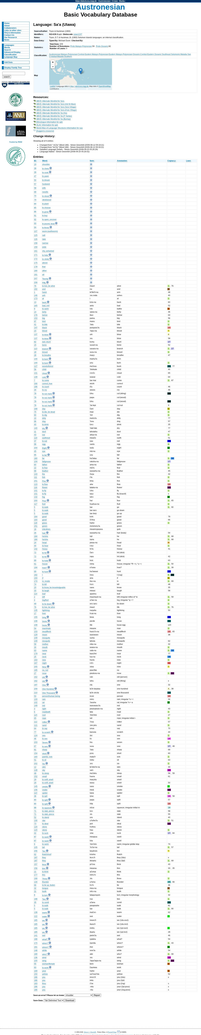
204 (35, 448)
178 (35, 267)
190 (35, 271)
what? (44, 939)
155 (35, 617)
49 (35, 604)
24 (35, 543)
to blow (45, 335)
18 (35, 352)
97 (35, 321)
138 (35, 912)
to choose (46, 208)
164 (35, 517)
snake (44, 790)
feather (45, 471)
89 (35, 560)
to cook (45, 172)
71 (35, 811)
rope (44, 718)
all (43, 275)
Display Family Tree (13, 68)
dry (43, 428)
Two (44, 899)
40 (35, 424)
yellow (45, 974)
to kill (44, 584)
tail (43, 847)
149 (35, 705)
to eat (44, 441)
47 (35, 176)
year (44, 971)
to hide (45, 255)
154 (35, 753)
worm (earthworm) (50, 231)
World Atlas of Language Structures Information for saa (59, 128)
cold (44, 377)
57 (35, 184)
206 (35, 851)
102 (35, 702)
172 (35, 259)
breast (45, 352)
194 (35, 567)
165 (35, 306)
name (44, 650)
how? (44, 568)
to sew (45, 746)
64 (35, 728)
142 (35, 549)
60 (35, 465)
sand (44, 725)
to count (45, 387)
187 (35, 857)
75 (35, 412)
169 (35, 971)
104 (35, 461)
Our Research (10, 37)
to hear (45, 546)
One (44, 685)
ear (43, 435)
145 (35, 786)
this (43, 875)
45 (35, 451)
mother (45, 644)
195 (35, 670)
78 (35, 393)
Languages (9, 45)
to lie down (47, 604)
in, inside (46, 581)
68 (35, 192)
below (44, 315)
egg (44, 444)
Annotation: (122, 161)
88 (35, 808)
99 (35, 471)
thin (43, 868)
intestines (46, 529)
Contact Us (9, 35)
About (7, 26)
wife (44, 188)
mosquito (46, 638)
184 (35, 536)
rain (44, 699)
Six (43, 764)
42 (35, 833)
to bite (44, 324)
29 (35, 779)
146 (35, 295)
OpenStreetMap (105, 86)
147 (35, 328)
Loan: (188, 161)
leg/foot (45, 600)
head (44, 543)
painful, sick (47, 757)
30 (35, 647)
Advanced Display (12, 52)
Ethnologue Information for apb (49, 122)
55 (35, 964)
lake (44, 239)
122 (35, 916)
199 (35, 878)
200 (35, 500)
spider (45, 793)
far (43, 458)
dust (44, 432)
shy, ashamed (48, 251)
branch (45, 349)
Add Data (8, 62)
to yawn (45, 176)
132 (35, 497)
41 (35, 324)
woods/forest (47, 366)
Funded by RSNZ (15, 142)
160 (35, 757)
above (45, 263)
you (43, 977)
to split (45, 800)
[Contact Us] (118, 1032)
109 (35, 638)
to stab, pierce (48, 811)
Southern (68, 56)
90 (35, 415)
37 (35, 441)
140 (35, 428)
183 (35, 983)
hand (44, 292)
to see (44, 739)
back (44, 302)
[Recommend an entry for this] (91, 165)
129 (35, 635)
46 (35, 739)
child (44, 369)
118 (35, 523)
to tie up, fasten (48, 885)
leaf (43, 594)
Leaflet (52, 86)
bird (44, 321)
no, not (45, 670)
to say (44, 728)
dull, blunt (46, 342)
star (43, 820)
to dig (44, 415)
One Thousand (48, 693)
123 (35, 484)
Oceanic (136, 54)
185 (35, 920)
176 (35, 315)
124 (35, 735)
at (43, 298)
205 (35, 667)
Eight (44, 448)
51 (35, 760)
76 (35, 286)
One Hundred (48, 689)
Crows (115, 1)
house (45, 564)
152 (35, 776)
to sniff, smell (47, 779)
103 (35, 631)
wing (44, 961)
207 (35, 278)
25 (35, 657)
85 (35, 208)
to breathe (46, 355)
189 (35, 954)
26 (35, 533)
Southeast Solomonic (171, 54)
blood (44, 331)
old (43, 677)
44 (35, 546)
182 (35, 575)
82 (35, 342)
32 (35, 888)
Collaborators (10, 28)
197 (35, 685)
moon (44, 635)
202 (35, 763)
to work (45, 968)
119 (35, 438)
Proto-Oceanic (102, 46)
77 (35, 732)
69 (35, 571)
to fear (45, 468)
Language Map (10, 57)
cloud (44, 373)
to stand (45, 817)
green (44, 526)
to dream (46, 180)
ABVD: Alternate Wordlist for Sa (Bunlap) (53, 119)
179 (35, 654)
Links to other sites (12, 30)
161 (35, 251)
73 (35, 824)
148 (35, 950)
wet (43, 935)
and (44, 289)
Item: (92, 161)
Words (7, 47)
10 (35, 418)
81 (35, 750)
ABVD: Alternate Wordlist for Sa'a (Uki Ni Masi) (56, 104)
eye (43, 451)
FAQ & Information (12, 33)
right (44, 709)
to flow (45, 484)
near (44, 654)
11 (35, 432)
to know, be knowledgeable (53, 587)
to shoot (45, 196)
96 (35, 421)
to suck (45, 833)
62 (35, 854)
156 (35, 868)
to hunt (45, 572)
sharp (44, 750)
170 (35, 943)
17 (35, 613)
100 (35, 961)
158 (35, 243)
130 (35, 820)
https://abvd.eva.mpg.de (86, 1)
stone (44, 827)
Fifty (44, 283)
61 (35, 564)
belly (44, 312)
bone (44, 345)
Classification (10, 55)
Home (7, 23)
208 (35, 282)
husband (46, 184)
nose (44, 673)
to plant (45, 204)
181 (35, 947)
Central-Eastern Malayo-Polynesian (93, 54)
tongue (45, 888)
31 (35, 891)
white (44, 950)
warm (44, 913)
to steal (45, 824)
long (44, 617)
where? (45, 947)
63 (35, 650)
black (44, 328)
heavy (44, 549)
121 (35, 725)
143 (35, 474)
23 (35, 331)
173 (35, 298)
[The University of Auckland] (15, 86)
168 (35, 409)
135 (35, 610)
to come (45, 380)
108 (35, 621)
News (6, 40)
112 (35, 722)
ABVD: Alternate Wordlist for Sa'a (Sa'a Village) (56, 107)
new (44, 660)
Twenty (45, 279)
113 (35, 349)
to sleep (45, 773)
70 (35, 196)
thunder (45, 882)
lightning (46, 610)
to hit (44, 553)
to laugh (45, 591)
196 (35, 387)
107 (35, 231)
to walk (45, 507)
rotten (44, 722)
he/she (45, 536)
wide (44, 247)
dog (44, 421)
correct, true (47, 383)
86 (35, 212)
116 (35, 487)
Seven (45, 742)
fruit (43, 504)
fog (43, 497)
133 (35, 699)
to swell (45, 837)
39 (35, 172)
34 (35, 390)
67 (35, 746)
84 (35, 204)
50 (35, 180)
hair (44, 533)
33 (35, 591)
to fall (44, 455)
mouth (45, 647)
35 (35, 902)
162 (35, 677)
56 (35, 369)
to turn (45, 895)
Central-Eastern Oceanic (150, 54)
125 (35, 235)
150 (35, 974)
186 (35, 977)
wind (44, 957)
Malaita (60, 56)
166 (35, 383)
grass (44, 523)
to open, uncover (49, 219)
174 (35, 581)
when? (45, 943)
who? (44, 954)
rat (43, 702)
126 (35, 239)
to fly (44, 491)
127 (35, 366)
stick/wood (46, 200)
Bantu (122, 1)
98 (35, 444)
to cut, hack (47, 394)
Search (7, 50)
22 (35, 468)
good (44, 517)
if (42, 578)
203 (35, 742)
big (43, 318)
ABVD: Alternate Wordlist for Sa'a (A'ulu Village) (56, 110)
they (44, 857)
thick (44, 865)
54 (35, 628)
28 (35, 355)
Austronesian (104, 1)
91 (35, 215)
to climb (45, 259)
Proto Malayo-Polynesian (81, 46)
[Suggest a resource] (45, 131)
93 (35, 223)
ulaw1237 (78, 34)
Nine (44, 667)
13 (35, 302)
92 (35, 219)
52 (35, 817)
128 (35, 770)
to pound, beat (48, 224)
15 (35, 345)
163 (35, 660)
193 (35, 578)
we (43, 920)
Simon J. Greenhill (90, 1032)
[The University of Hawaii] (15, 101)
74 (35, 584)
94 (35, 227)
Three (44, 879)
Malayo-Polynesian (69, 54)
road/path (46, 712)
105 (35, 847)
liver (44, 613)
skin (44, 767)
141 (35, 935)
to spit (44, 796)
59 (35, 644)
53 (35, 696)
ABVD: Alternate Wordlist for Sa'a (50, 101)
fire (43, 474)
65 (35, 718)
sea (43, 735)
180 (35, 458)
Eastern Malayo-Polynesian (120, 54)
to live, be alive (48, 286)
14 (35, 312)
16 (35, 529)
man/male (46, 628)
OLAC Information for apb (47, 125)
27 (35, 673)
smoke (45, 787)
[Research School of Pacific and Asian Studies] (15, 117)
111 (35, 477)
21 (35, 872)
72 (35, 552)
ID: (35, 161)
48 (35, 773)
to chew (45, 169)
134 (35, 882)
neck (44, 657)
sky (43, 770)
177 (35, 875)
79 (35, 200)
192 (35, 289)
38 (35, 168)
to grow (45, 212)
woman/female (48, 964)
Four (44, 501)
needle (45, 192)
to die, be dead (48, 412)
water (44, 916)
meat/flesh (46, 631)
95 (35, 455)
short (44, 754)
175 (35, 263)
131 (35, 373)
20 (35, 587)
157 (35, 864)
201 (35, 481)
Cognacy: (171, 161)
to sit (44, 760)
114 (35, 594)
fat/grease (46, 461)
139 (35, 377)
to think (45, 872)
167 (35, 663)
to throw (45, 228)
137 (35, 334)
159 (35, 247)
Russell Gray (112, 1032)
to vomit (45, 902)
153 (35, 318)
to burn (45, 359)
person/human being (51, 696)
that (43, 267)
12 (35, 767)
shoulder (46, 164)
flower (44, 487)
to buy (44, 215)
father (44, 465)
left (43, 597)
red (43, 705)
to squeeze (47, 808)
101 (35, 491)
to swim (45, 309)
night (44, 663)
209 (35, 689)
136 (35, 957)
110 (35, 793)
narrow (45, 243)
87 (35, 837)
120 (35, 827)
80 (35, 800)
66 (35, 885)
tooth (44, 891)
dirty (44, 418)
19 (35, 164)
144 (35, 359)
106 (35, 790)
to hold (45, 561)
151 (35, 526)
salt (43, 235)
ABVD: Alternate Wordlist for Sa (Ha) (51, 113)
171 (35, 255)
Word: (45, 161)
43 (35, 435)
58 (35, 188)
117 (35, 504)
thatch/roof (46, 854)
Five (44, 481)
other (44, 271)
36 (35, 796)
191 (35, 275)
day (43, 409)
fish (43, 477)
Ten (43, 851)
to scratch (46, 732)
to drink (45, 424)
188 (35, 939)
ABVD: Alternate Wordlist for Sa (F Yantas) (54, 116)
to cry (44, 390)
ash (43, 295)
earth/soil (46, 438)
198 (35, 899)
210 (35, 693)
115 (35, 715)
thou (44, 983)
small (44, 776)
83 (35, 967)
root (44, 715)
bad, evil (45, 306)
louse (44, 621)
